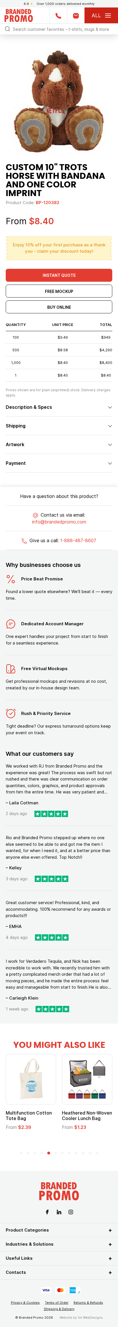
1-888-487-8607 (78, 540)
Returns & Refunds (88, 1303)
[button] (21, 1153)
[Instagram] (70, 1211)
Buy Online (59, 307)
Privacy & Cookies (25, 1303)
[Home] (18, 15)
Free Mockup (59, 291)
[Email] (75, 15)
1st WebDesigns (90, 1318)
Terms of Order (56, 1303)
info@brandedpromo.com (59, 522)
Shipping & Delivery (59, 1309)
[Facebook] (47, 1211)
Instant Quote (59, 275)
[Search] (7, 28)
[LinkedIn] (59, 1211)
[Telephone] (58, 15)
